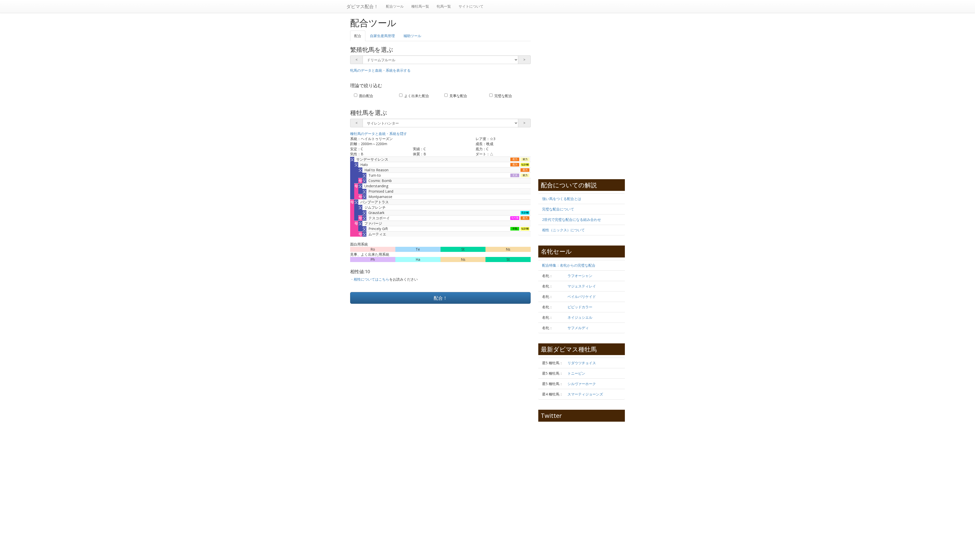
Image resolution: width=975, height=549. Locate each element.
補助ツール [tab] (412, 35)
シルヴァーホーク (581, 383)
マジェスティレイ (581, 286)
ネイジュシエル (579, 317)
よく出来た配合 (416, 95)
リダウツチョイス (581, 362)
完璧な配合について (558, 209)
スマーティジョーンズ (585, 394)
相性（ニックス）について (563, 229)
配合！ (440, 298)
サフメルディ (578, 327)
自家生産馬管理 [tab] (382, 35)
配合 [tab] (357, 35)
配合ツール (395, 6)
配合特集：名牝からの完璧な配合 (568, 265)
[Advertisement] (395, 349)
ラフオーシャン (579, 275)
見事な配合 (458, 95)
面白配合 (366, 95)
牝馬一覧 (444, 6)
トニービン (576, 373)
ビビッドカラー (579, 306)
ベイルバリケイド (581, 296)
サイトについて (471, 6)
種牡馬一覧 (420, 6)
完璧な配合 (503, 95)
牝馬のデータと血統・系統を (380, 70)
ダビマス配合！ (362, 6)
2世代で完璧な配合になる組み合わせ (571, 219)
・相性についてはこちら (369, 279)
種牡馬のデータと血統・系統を (378, 133)
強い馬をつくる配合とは (561, 198)
